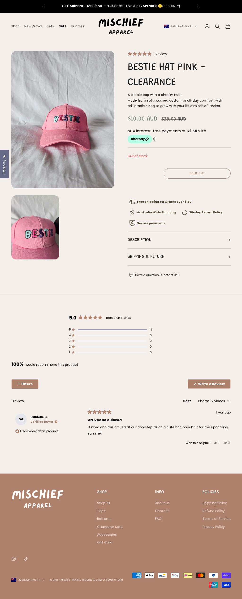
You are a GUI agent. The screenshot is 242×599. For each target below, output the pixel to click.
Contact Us (169, 275)
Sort (187, 401)
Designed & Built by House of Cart (102, 580)
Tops (101, 511)
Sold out (197, 173)
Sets (50, 26)
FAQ (158, 518)
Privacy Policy (214, 526)
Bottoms (104, 518)
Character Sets (109, 526)
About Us (162, 503)
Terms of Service (217, 518)
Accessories (107, 534)
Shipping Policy (215, 503)
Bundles (77, 26)
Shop (15, 26)
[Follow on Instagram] (13, 558)
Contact (162, 511)
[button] (147, 53)
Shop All (103, 503)
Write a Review (214, 385)
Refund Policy (214, 511)
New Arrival (33, 26)
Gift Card (104, 542)
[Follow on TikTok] (26, 558)
